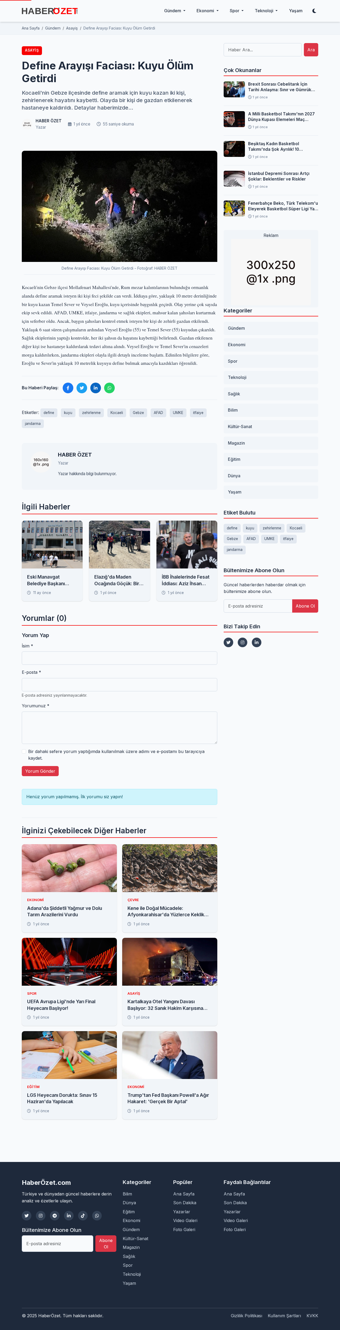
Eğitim (234, 459)
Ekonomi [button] (206, 10)
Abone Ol (305, 606)
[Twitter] (228, 642)
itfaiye (198, 413)
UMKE (178, 413)
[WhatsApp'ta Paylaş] (109, 388)
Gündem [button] (173, 10)
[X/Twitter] (26, 1215)
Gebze (138, 413)
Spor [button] (235, 10)
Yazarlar (181, 1211)
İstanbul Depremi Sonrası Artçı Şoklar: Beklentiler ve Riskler (278, 176)
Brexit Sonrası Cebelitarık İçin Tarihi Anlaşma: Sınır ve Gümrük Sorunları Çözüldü (279, 87)
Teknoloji (237, 377)
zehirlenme (91, 413)
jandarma (33, 423)
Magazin (236, 443)
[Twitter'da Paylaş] (81, 388)
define (49, 413)
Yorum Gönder (40, 771)
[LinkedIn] (256, 642)
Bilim (233, 410)
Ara (311, 49)
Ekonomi (236, 344)
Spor (232, 361)
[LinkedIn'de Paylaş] (95, 388)
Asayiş (32, 50)
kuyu (68, 413)
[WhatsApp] (97, 1215)
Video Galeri (185, 1220)
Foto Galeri (184, 1229)
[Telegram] (55, 1215)
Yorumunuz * (35, 705)
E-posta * (31, 672)
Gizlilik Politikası (246, 1315)
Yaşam (296, 10)
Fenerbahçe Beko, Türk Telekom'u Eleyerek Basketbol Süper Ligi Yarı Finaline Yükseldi (283, 206)
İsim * (27, 646)
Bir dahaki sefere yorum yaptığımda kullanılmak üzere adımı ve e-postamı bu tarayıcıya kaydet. (116, 755)
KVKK (312, 1315)
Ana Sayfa (183, 1194)
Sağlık (234, 393)
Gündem (236, 328)
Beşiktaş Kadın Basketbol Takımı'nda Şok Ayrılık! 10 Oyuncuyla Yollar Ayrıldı (273, 146)
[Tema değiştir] (314, 10)
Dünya (234, 475)
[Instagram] (242, 642)
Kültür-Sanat (240, 426)
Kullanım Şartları (284, 1315)
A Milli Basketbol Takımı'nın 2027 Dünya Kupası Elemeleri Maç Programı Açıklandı (281, 117)
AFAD (158, 413)
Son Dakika (184, 1202)
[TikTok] (83, 1215)
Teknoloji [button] (264, 10)
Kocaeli (116, 413)
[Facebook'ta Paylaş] (68, 388)
